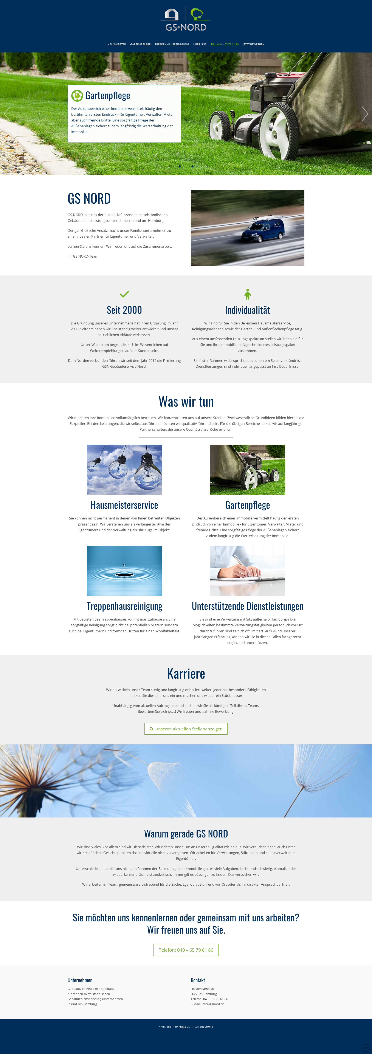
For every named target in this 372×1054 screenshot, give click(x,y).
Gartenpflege (247, 505)
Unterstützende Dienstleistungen (248, 606)
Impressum (183, 1026)
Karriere (165, 1026)
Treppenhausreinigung (124, 606)
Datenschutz (203, 1026)
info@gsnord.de (213, 1004)
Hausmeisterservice (124, 505)
